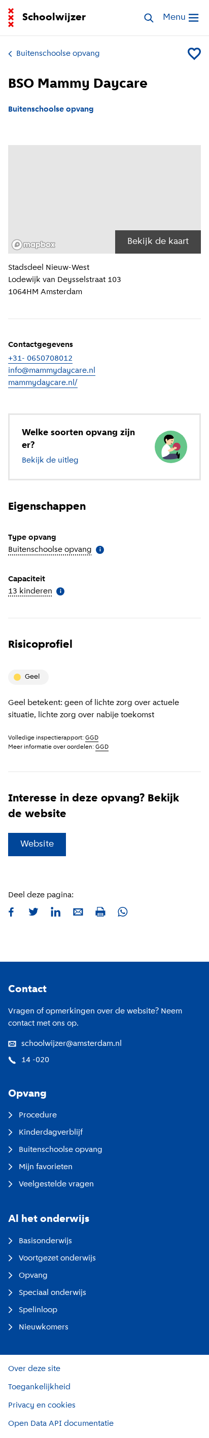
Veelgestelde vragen (56, 1184)
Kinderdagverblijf (51, 1133)
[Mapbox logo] (33, 245)
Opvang (33, 1276)
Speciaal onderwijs (52, 1293)
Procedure (38, 1115)
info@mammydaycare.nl (51, 371)
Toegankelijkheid (39, 1387)
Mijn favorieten (46, 1167)
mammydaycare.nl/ (43, 383)
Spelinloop (38, 1310)
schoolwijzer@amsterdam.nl (71, 1044)
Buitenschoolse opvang (58, 54)
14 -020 (35, 1060)
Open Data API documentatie (61, 1424)
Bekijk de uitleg (50, 461)
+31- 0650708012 (40, 359)
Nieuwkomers (43, 1327)
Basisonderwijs (45, 1241)
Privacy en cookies (42, 1405)
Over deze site (34, 1369)
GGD (91, 738)
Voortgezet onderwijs (57, 1258)
